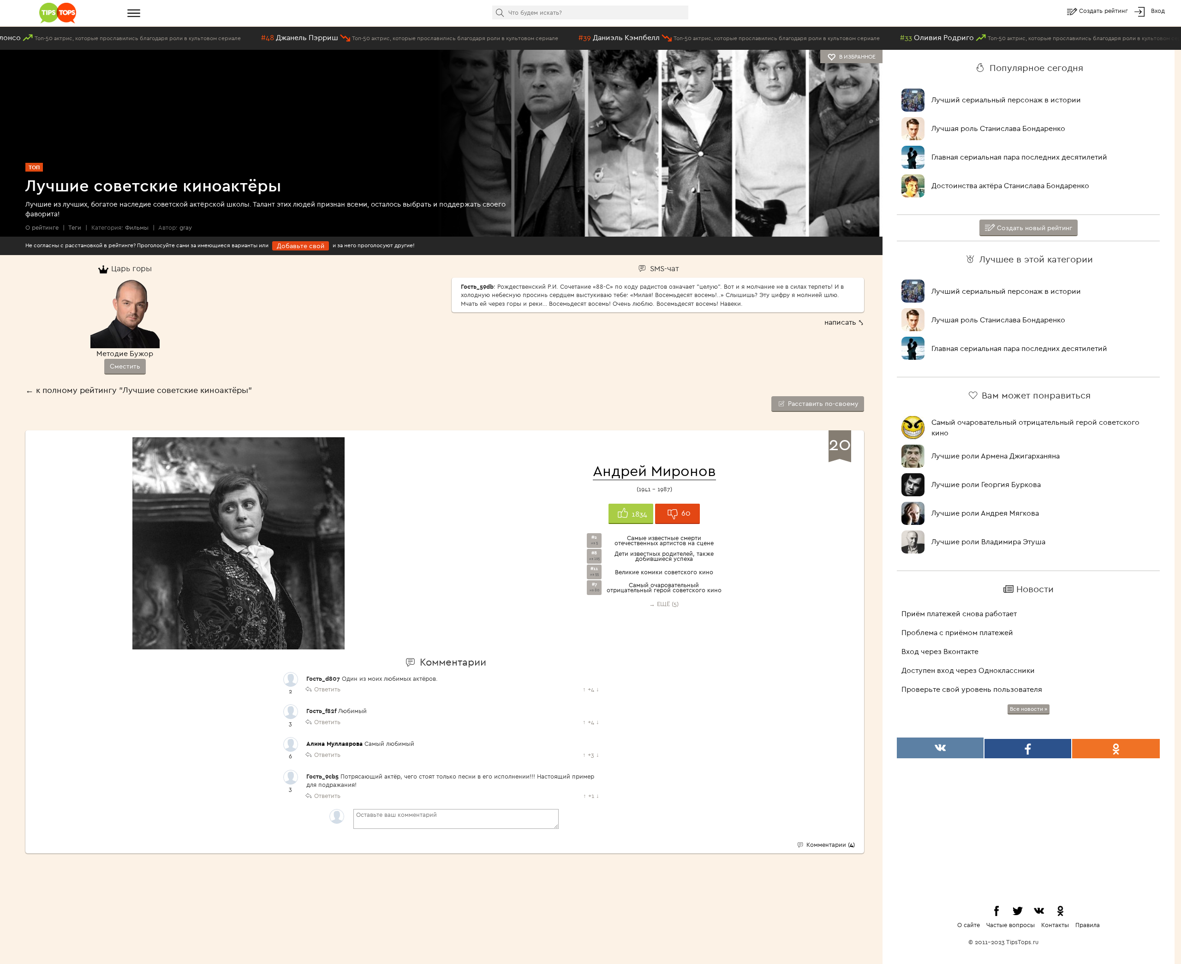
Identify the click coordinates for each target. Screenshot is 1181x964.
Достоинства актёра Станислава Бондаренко (1010, 185)
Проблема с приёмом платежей (957, 632)
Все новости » (1028, 708)
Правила (1087, 924)
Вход (1158, 10)
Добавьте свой (300, 246)
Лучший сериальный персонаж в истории (1006, 99)
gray (185, 227)
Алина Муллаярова (334, 743)
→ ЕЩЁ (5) (664, 603)
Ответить (327, 689)
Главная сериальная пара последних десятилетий (1019, 156)
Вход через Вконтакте (939, 651)
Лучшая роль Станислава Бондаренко (998, 128)
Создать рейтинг (1104, 10)
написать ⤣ (844, 322)
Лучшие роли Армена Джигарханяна (995, 455)
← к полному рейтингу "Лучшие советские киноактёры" (138, 390)
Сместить (125, 366)
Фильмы (137, 227)
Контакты (1055, 924)
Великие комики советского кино (664, 572)
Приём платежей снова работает (959, 613)
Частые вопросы (1010, 924)
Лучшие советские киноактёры (153, 185)
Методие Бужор (124, 353)
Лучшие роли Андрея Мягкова (985, 513)
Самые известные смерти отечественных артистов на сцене (664, 541)
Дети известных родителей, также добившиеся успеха (664, 556)
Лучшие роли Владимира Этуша (988, 541)
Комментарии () (829, 844)
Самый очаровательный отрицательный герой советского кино (664, 588)
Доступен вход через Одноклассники (968, 670)
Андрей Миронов (654, 470)
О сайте (968, 924)
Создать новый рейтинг (1033, 228)
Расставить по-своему (822, 403)
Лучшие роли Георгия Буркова (986, 484)
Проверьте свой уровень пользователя (971, 689)
